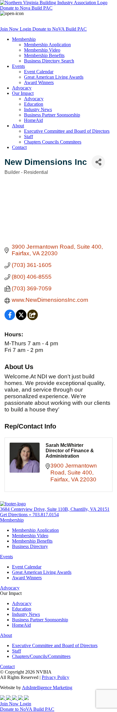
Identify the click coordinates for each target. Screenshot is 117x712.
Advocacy (22, 87)
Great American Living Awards (53, 77)
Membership (24, 39)
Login (26, 29)
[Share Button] (98, 162)
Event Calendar (38, 71)
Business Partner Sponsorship (52, 114)
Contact (19, 147)
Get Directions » (16, 514)
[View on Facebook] (9, 318)
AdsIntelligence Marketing (47, 687)
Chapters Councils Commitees (52, 141)
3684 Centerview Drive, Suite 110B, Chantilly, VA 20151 (55, 509)
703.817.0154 (45, 514)
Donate (26, 8)
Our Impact (23, 93)
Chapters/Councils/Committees (41, 656)
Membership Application (47, 44)
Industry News (38, 109)
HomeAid (33, 120)
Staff (28, 136)
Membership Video (42, 50)
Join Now (10, 29)
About (18, 125)
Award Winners (39, 82)
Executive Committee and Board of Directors (67, 131)
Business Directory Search (49, 60)
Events (18, 66)
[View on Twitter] (21, 318)
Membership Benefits (44, 55)
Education (33, 104)
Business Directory (30, 546)
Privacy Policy (55, 677)
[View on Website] (32, 318)
